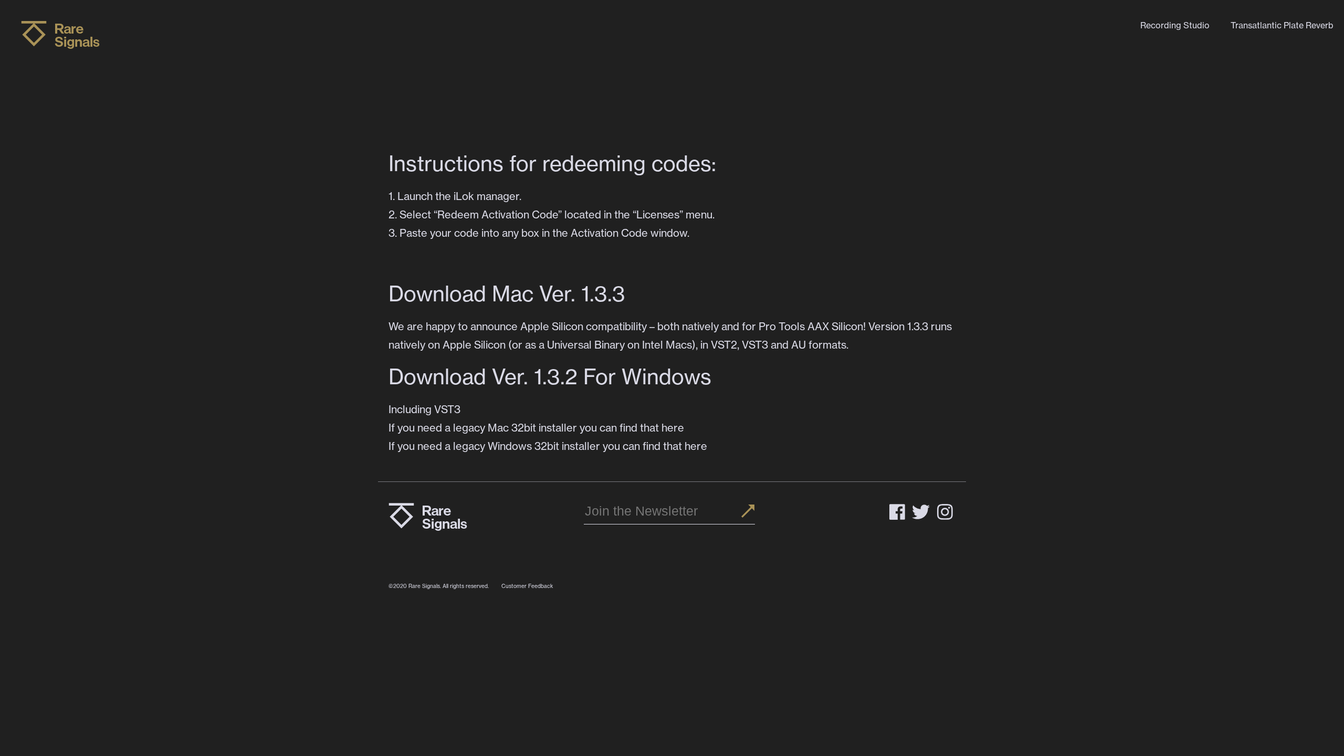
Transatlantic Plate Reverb (1282, 25)
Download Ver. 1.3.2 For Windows (552, 376)
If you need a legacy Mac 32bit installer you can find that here (536, 427)
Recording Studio (1175, 25)
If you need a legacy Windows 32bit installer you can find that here (547, 446)
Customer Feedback (527, 586)
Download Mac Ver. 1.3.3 (506, 293)
